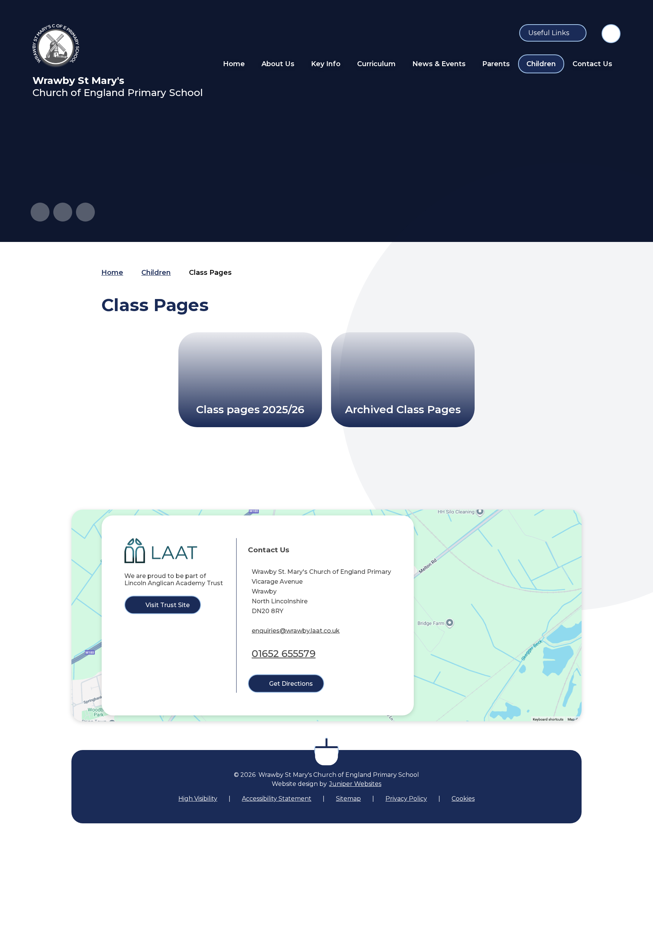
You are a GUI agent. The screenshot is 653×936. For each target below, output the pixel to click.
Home (112, 272)
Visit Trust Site (167, 605)
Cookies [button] (463, 798)
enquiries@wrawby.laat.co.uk (296, 630)
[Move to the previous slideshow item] (40, 212)
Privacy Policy (406, 798)
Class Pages (210, 272)
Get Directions (291, 683)
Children (156, 272)
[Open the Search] (611, 33)
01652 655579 (284, 653)
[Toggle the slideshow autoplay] (85, 212)
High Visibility (197, 798)
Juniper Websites (355, 783)
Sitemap (348, 798)
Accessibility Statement (276, 798)
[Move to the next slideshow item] (62, 212)
